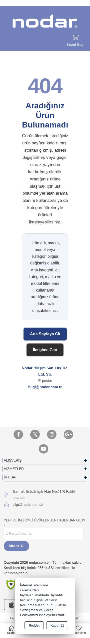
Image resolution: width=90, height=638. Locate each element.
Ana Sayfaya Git (45, 334)
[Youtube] (43, 449)
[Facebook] (18, 434)
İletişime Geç (45, 350)
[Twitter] (35, 434)
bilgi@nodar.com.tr (45, 387)
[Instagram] (51, 434)
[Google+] (68, 434)
